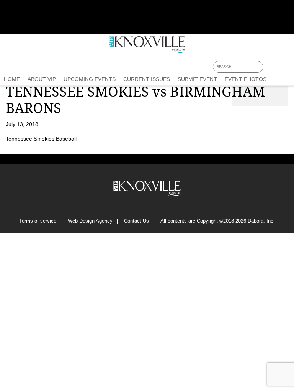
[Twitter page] (280, 69)
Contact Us (136, 221)
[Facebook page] (270, 69)
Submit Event (197, 79)
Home (12, 79)
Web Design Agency (90, 221)
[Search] (259, 67)
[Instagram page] (290, 69)
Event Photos (245, 79)
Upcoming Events (90, 79)
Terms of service (37, 221)
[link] (12, 80)
